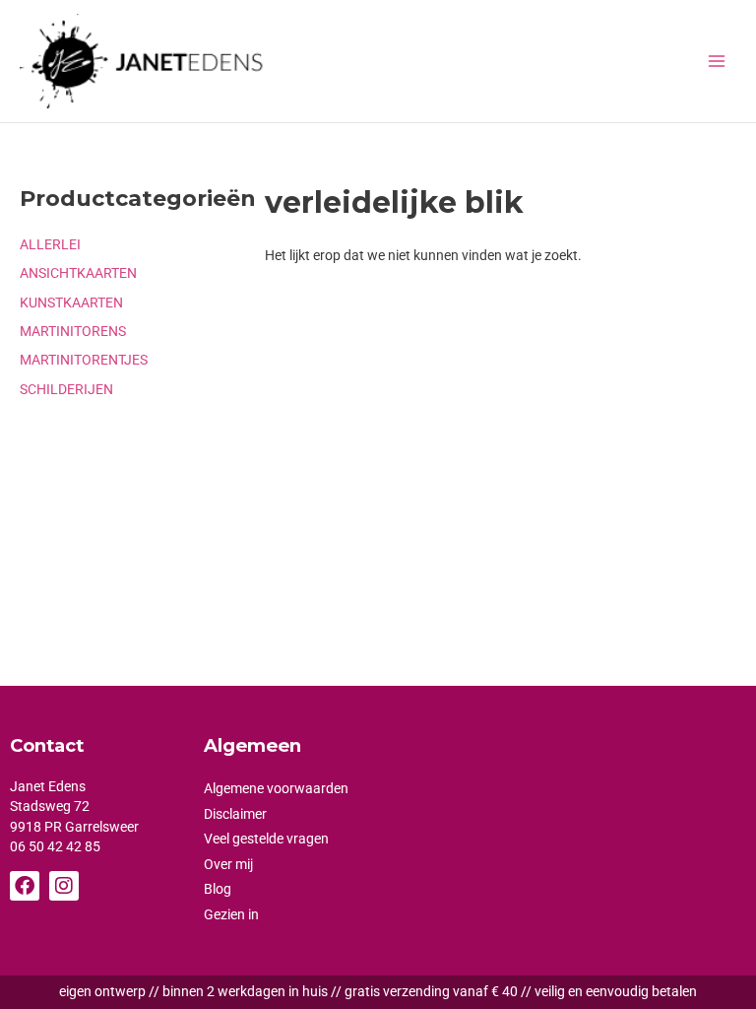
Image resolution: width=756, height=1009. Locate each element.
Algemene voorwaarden (276, 788)
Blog (217, 889)
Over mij (228, 864)
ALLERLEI (50, 244)
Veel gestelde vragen (266, 838)
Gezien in (231, 914)
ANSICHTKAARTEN (78, 273)
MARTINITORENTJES (84, 360)
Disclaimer (235, 814)
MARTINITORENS (73, 331)
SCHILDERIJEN (66, 389)
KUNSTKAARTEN (71, 302)
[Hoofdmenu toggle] (717, 60)
